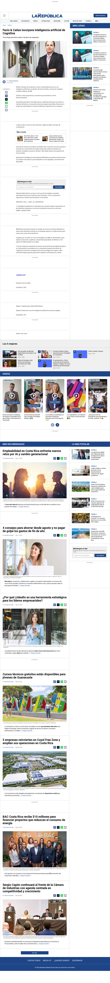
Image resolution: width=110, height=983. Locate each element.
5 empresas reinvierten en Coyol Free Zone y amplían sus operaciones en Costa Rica (31, 741)
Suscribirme (59, 187)
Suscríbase (77, 961)
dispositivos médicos (52, 793)
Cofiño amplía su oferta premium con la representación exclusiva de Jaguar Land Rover (98, 471)
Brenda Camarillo (9, 458)
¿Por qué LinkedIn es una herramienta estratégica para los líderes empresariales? (35, 599)
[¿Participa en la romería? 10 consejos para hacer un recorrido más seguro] (81, 518)
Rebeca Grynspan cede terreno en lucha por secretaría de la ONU (25, 362)
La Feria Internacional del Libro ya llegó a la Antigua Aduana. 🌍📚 (32, 416)
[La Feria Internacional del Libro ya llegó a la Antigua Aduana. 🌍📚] (33, 396)
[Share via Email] (6, 106)
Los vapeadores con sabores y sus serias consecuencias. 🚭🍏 (76, 416)
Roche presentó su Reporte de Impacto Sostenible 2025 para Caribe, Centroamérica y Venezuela (12, 417)
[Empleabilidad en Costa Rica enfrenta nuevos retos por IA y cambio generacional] (35, 480)
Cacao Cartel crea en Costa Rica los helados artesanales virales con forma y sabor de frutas (56, 138)
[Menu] (5, 15)
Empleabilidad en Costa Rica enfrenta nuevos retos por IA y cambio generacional (32, 452)
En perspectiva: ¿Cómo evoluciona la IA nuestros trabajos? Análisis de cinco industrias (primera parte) (61, 362)
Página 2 (10, 25)
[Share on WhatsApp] (6, 103)
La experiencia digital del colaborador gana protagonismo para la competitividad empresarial (97, 455)
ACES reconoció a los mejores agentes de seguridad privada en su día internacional (98, 503)
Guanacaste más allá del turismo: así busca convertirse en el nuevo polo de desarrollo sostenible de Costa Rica (98, 535)
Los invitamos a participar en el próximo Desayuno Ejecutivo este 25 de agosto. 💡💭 (54, 417)
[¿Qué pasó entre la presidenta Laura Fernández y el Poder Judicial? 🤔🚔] (97, 396)
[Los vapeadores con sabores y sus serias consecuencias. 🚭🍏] (76, 396)
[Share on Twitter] (6, 99)
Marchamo (8, 581)
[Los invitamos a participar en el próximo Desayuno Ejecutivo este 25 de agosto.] (54, 396)
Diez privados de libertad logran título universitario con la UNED (27, 353)
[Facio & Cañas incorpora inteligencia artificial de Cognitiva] (35, 59)
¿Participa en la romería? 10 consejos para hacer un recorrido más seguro (98, 519)
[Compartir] (6, 110)
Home (4, 25)
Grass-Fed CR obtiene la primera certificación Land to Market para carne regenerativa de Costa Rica (98, 488)
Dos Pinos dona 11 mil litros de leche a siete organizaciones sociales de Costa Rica (32, 138)
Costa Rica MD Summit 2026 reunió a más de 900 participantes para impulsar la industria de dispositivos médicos (100, 75)
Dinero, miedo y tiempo (95, 351)
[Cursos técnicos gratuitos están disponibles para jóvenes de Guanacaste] (35, 704)
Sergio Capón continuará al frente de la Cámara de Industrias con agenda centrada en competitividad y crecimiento (33, 888)
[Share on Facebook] (6, 96)
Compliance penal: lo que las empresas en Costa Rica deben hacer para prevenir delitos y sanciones (100, 38)
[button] (100, 15)
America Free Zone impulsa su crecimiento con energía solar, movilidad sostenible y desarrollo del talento (99, 95)
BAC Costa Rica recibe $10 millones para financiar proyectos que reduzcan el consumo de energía (34, 820)
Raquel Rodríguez (13, 80)
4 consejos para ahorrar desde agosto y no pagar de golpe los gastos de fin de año (34, 529)
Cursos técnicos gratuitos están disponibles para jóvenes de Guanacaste (34, 676)
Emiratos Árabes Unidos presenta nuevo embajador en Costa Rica (61, 353)
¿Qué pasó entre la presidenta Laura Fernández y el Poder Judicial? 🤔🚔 (97, 416)
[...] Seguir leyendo (23, 506)
